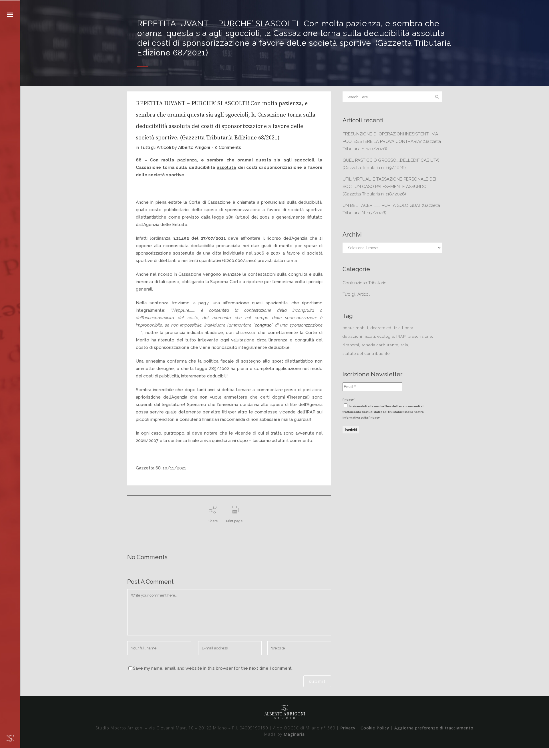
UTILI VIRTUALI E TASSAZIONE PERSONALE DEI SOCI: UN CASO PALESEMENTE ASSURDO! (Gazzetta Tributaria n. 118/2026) (389, 187)
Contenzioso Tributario (365, 282)
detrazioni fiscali (359, 336)
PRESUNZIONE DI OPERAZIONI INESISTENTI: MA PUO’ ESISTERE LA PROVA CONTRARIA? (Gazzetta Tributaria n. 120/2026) (392, 141)
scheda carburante (379, 345)
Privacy (347, 728)
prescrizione (420, 336)
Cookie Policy (375, 728)
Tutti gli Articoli (155, 147)
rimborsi (351, 345)
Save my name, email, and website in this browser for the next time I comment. (213, 668)
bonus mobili (355, 328)
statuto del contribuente (366, 353)
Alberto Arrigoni (194, 147)
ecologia (385, 336)
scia (404, 345)
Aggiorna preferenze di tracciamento (434, 728)
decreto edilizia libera (392, 328)
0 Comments (228, 147)
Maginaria (294, 734)
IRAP (400, 336)
